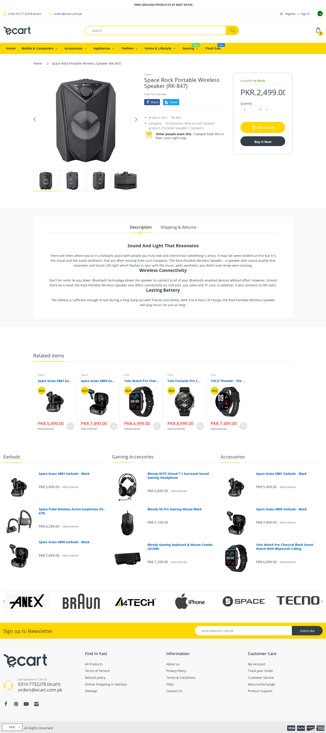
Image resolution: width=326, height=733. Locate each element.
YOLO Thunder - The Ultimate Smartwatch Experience (228, 381)
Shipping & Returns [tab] (178, 227)
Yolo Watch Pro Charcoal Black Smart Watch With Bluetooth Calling (141, 381)
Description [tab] (141, 227)
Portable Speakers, (175, 128)
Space (148, 74)
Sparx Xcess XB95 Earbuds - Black (98, 381)
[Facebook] (5, 703)
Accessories (233, 457)
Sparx (41, 375)
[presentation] (4, 601)
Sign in (305, 14)
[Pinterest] (16, 703)
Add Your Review (155, 94)
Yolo (127, 375)
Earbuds (11, 457)
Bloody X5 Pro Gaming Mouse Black (174, 509)
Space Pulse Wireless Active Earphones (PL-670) (72, 511)
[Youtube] (26, 703)
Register (290, 14)
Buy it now (262, 142)
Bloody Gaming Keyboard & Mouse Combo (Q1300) (180, 547)
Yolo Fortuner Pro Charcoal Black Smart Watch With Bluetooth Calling (184, 381)
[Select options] (70, 426)
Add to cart (265, 127)
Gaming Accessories (133, 457)
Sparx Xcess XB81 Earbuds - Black (55, 381)
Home (37, 63)
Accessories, (175, 123)
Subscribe (307, 631)
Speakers (197, 128)
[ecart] (17, 30)
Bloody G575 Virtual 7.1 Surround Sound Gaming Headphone (178, 476)
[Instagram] (36, 703)
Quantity (246, 103)
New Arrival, (193, 123)
